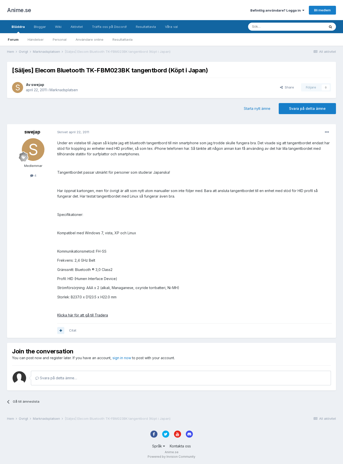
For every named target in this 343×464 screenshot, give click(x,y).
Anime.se (19, 10)
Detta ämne (309, 26)
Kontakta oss (180, 446)
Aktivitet (77, 27)
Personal (60, 39)
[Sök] (330, 27)
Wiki (58, 27)
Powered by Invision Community (171, 456)
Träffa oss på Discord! (109, 27)
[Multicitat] (60, 330)
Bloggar (40, 27)
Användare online (89, 39)
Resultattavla (122, 39)
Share (288, 87)
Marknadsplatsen (63, 90)
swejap (37, 84)
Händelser (36, 39)
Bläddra (18, 27)
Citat (72, 330)
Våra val (171, 27)
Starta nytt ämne (257, 108)
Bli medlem (322, 10)
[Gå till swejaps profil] (17, 87)
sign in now (121, 358)
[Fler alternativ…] (327, 132)
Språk (157, 446)
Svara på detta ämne (307, 108)
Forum (13, 39)
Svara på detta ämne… (58, 378)
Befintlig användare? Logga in (276, 10)
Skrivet (73, 132)
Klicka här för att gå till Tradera (82, 315)
